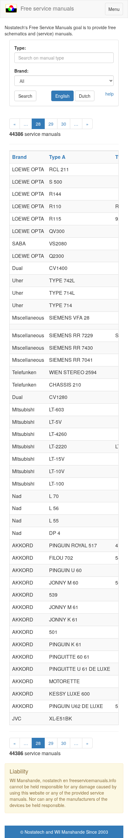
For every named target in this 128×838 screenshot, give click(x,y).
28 (38, 124)
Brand (19, 156)
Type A (57, 156)
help (109, 94)
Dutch (84, 96)
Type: (20, 48)
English (62, 96)
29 (50, 124)
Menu (115, 10)
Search (25, 96)
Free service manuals (45, 8)
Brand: (21, 71)
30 (63, 124)
